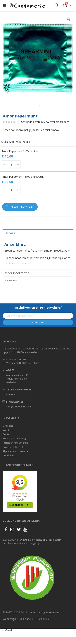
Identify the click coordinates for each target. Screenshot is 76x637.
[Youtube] (25, 529)
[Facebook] (6, 529)
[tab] (38, 233)
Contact (7, 434)
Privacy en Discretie (14, 447)
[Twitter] (19, 529)
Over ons (8, 425)
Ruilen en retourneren (15, 442)
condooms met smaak (16, 263)
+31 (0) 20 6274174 (16, 394)
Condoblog (9, 455)
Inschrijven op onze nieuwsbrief (38, 307)
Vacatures (8, 430)
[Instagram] (12, 529)
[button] (68, 22)
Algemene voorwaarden (16, 451)
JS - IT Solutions (40, 619)
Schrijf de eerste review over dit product (45, 122)
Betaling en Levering (14, 438)
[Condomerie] (27, 5)
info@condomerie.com (19, 406)
